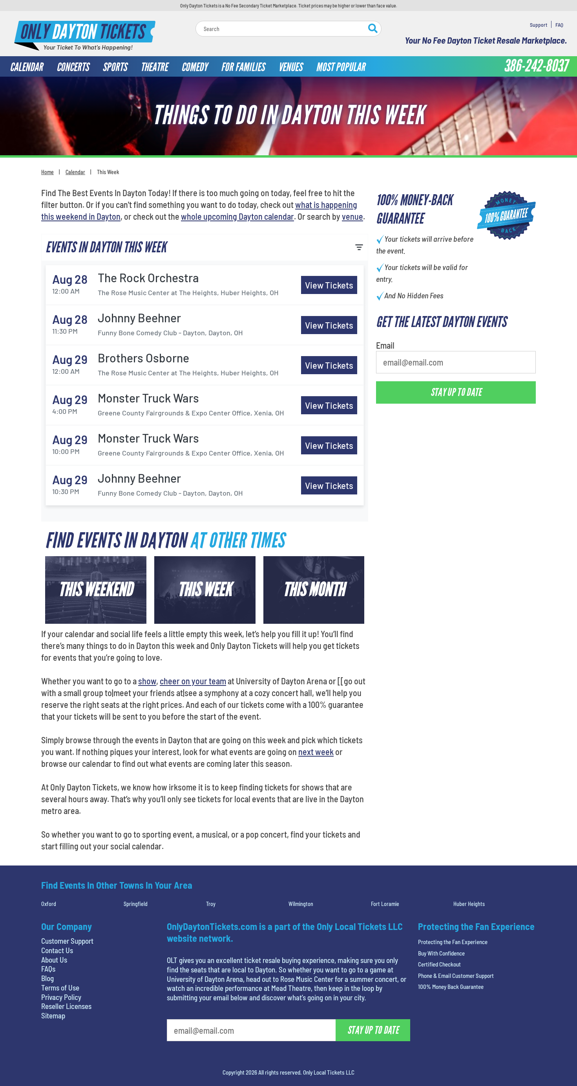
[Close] (399, 78)
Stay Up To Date (347, 185)
